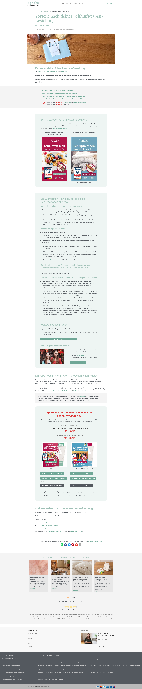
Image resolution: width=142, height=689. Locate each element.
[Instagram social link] (101, 646)
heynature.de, (42, 71)
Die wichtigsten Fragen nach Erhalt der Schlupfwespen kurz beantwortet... (63, 96)
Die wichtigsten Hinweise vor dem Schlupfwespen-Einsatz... (59, 93)
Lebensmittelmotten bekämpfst (55, 531)
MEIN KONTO (109, 3)
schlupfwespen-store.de (52, 71)
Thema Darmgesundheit (96, 659)
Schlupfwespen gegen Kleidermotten (46, 528)
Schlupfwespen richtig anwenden (45, 522)
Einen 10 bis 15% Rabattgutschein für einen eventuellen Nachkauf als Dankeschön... (66, 99)
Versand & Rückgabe (32, 633)
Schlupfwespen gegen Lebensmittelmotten (48, 525)
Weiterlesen (32, 588)
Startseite (37, 11)
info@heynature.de (81, 355)
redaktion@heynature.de (95, 541)
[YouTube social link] (103, 646)
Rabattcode (82, 396)
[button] (62, 544)
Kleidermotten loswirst (76, 531)
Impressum (30, 646)
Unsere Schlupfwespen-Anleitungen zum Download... (57, 90)
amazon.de (64, 71)
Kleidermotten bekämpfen (80, 390)
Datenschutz (31, 643)
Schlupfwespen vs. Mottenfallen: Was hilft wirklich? (101, 579)
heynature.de (67, 102)
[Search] (114, 3)
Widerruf (30, 638)
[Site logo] (33, 3)
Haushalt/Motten (45, 11)
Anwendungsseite (55, 260)
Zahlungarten (31, 636)
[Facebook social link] (99, 646)
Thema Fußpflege (42, 659)
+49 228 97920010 (109, 635)
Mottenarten (49, 515)
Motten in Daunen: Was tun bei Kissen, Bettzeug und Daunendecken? (80, 579)
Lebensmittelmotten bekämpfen (61, 390)
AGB (29, 641)
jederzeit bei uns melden (60, 128)
